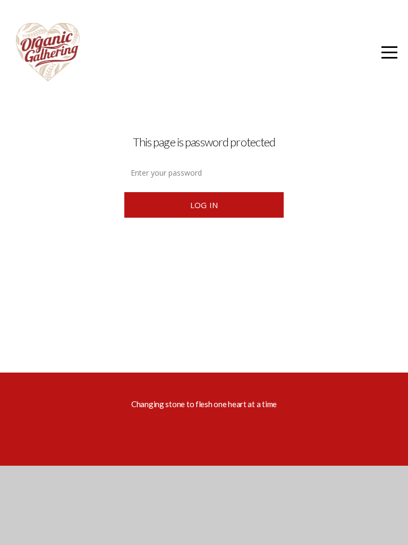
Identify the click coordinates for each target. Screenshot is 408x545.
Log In (204, 205)
